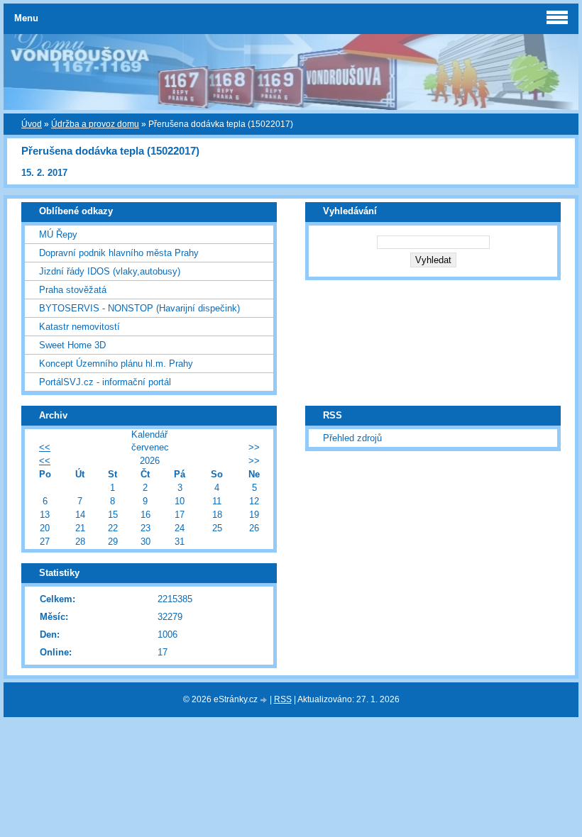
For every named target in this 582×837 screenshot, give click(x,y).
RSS (283, 699)
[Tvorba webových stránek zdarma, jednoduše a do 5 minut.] (265, 700)
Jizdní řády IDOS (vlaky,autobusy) (109, 271)
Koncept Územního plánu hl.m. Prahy (116, 363)
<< (44, 447)
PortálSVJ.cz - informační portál (105, 382)
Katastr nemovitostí (79, 326)
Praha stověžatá (72, 289)
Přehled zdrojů (352, 438)
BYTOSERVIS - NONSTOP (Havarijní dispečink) (139, 308)
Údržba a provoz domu (95, 124)
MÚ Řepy (58, 234)
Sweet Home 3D (72, 345)
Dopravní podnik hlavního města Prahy (119, 253)
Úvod (31, 124)
